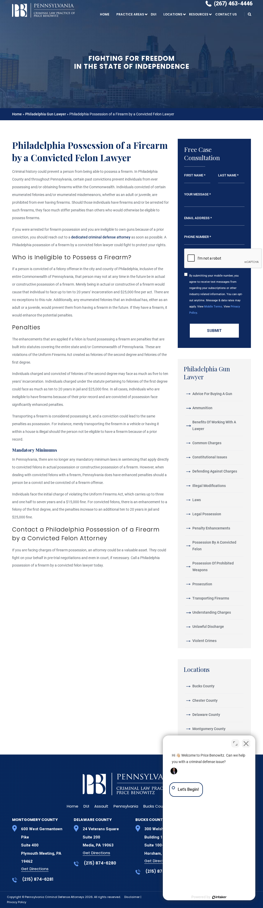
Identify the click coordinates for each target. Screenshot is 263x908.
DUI (153, 14)
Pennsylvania (126, 806)
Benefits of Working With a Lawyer (214, 425)
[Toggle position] (235, 743)
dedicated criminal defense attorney (100, 237)
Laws (196, 500)
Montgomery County (209, 729)
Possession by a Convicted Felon (214, 545)
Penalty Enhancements (211, 528)
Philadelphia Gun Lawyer (45, 114)
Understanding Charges (211, 612)
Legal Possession (206, 514)
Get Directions (35, 868)
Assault (101, 806)
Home (104, 14)
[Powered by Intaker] (219, 897)
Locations (172, 14)
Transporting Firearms (210, 598)
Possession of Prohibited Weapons (213, 566)
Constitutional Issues (209, 457)
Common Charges (206, 443)
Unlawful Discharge (208, 626)
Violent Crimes (204, 641)
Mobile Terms (213, 306)
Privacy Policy (16, 902)
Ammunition (202, 408)
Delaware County (206, 715)
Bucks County (203, 686)
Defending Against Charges (214, 471)
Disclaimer (132, 897)
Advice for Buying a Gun (212, 394)
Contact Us (226, 14)
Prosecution (202, 584)
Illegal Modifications (209, 486)
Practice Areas (130, 14)
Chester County (205, 700)
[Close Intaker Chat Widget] (246, 743)
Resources (198, 14)
